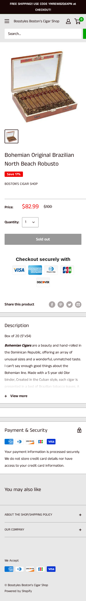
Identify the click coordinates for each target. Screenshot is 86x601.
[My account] (68, 21)
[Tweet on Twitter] (69, 304)
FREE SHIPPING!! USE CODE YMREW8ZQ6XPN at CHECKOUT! (43, 7)
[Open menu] (7, 21)
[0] (77, 21)
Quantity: (12, 222)
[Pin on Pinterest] (61, 304)
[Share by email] (78, 304)
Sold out (43, 239)
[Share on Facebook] (52, 304)
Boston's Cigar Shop (21, 183)
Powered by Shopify (18, 591)
